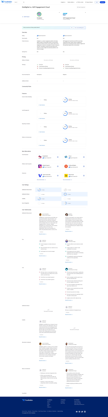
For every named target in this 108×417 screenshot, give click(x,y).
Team (48, 403)
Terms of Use (24, 411)
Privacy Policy (34, 411)
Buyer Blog (63, 403)
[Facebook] (79, 412)
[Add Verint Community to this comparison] (57, 175)
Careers (48, 404)
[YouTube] (77, 412)
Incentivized (67, 229)
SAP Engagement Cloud (69, 18)
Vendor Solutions (77, 401)
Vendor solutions (71, 2)
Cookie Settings (60, 411)
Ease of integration (25, 203)
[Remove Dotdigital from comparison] (59, 12)
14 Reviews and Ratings (40, 19)
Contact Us (49, 407)
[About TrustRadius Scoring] (38, 35)
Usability (23, 198)
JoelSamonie (70, 268)
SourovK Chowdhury (45, 343)
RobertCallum (70, 240)
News (48, 405)
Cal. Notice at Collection (51, 411)
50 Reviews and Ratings (66, 19)
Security (29, 411)
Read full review (42, 234)
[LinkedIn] (85, 412)
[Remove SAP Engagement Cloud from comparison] (85, 12)
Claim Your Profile (77, 403)
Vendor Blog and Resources (79, 404)
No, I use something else (79, 27)
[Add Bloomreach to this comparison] (84, 175)
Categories (63, 2)
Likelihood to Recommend (27, 189)
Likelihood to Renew (25, 194)
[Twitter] (82, 412)
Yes (71, 27)
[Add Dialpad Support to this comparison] (57, 166)
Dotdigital (39, 18)
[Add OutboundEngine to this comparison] (84, 166)
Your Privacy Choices (42, 411)
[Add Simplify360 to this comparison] (57, 157)
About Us (49, 401)
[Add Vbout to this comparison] (84, 157)
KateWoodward (70, 343)
